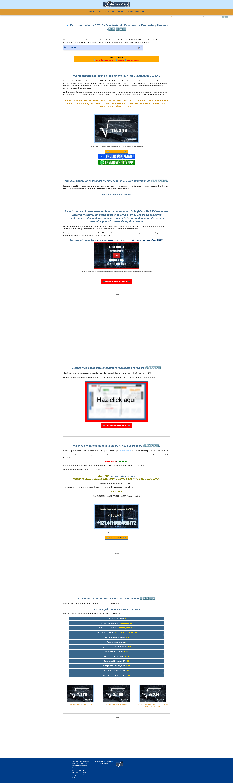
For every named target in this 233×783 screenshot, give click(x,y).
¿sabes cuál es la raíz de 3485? (116, 704)
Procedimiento (110, 60)
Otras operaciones (133, 60)
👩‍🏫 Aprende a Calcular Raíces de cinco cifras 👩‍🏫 (116, 281)
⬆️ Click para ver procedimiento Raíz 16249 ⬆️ (116, 425)
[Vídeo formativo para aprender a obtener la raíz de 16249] (116, 255)
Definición (99, 60)
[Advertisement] (116, 324)
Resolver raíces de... (96, 12)
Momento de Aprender (136, 12)
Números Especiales (115, 12)
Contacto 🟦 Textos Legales (106, 762)
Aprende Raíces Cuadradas (163, 16)
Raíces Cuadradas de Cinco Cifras (178, 16)
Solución (121, 60)
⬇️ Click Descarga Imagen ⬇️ (116, 151)
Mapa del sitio (99, 761)
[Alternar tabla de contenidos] (139, 47)
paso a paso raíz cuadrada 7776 (80, 704)
